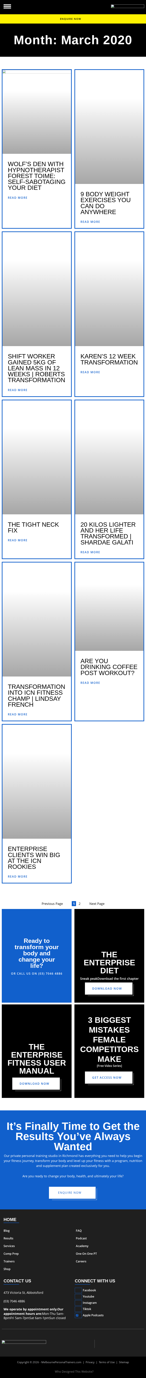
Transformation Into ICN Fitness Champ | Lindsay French (36, 695)
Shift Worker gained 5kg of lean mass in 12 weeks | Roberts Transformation (36, 368)
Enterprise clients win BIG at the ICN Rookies (34, 857)
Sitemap (124, 1362)
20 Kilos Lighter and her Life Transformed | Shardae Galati (108, 533)
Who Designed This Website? (74, 1372)
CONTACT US (17, 1280)
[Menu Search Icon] (7, 6)
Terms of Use (107, 1362)
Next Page (97, 903)
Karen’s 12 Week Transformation (109, 359)
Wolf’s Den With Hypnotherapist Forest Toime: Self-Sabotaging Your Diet (37, 175)
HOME (10, 1219)
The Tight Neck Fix (33, 527)
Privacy (90, 1362)
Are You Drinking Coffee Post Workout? (108, 666)
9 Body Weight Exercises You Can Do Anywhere (105, 203)
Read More (18, 198)
